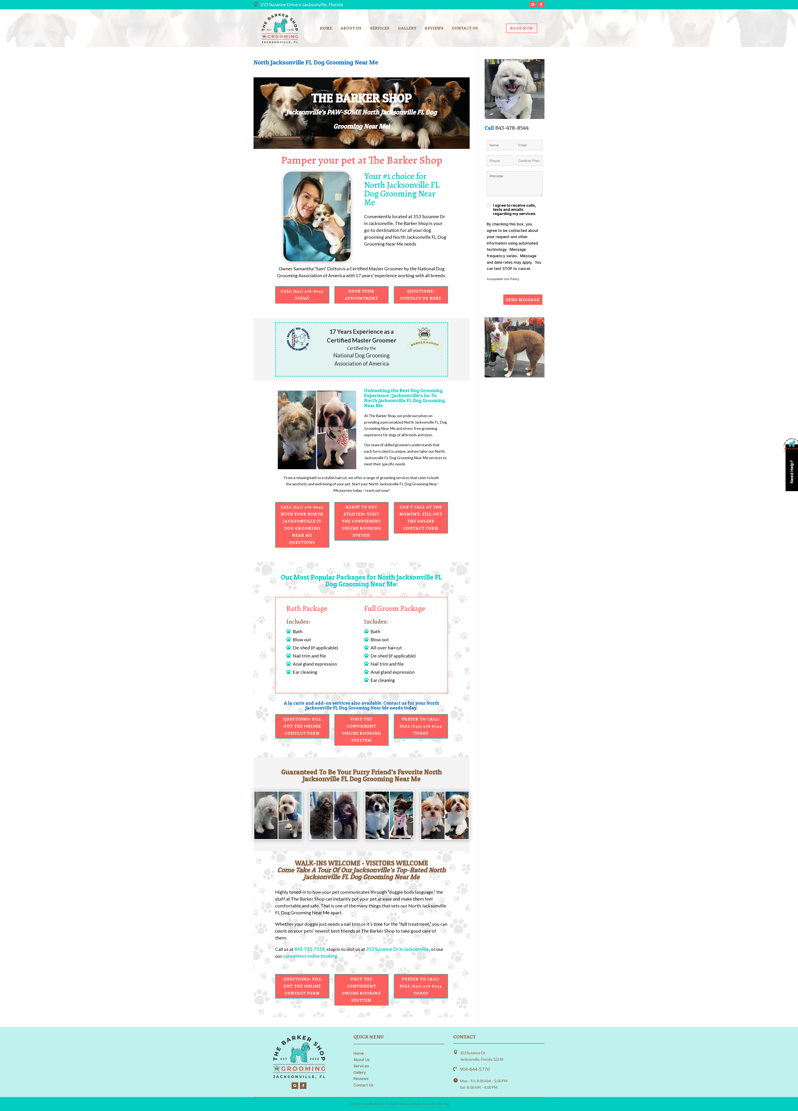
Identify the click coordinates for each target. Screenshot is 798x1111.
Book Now (521, 28)
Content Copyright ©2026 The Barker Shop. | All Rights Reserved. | (393, 1103)
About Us (351, 29)
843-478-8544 (512, 128)
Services (380, 29)
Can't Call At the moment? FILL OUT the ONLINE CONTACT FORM (420, 517)
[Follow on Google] (533, 4)
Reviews (434, 29)
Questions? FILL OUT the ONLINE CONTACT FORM (302, 726)
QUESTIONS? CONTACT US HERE (420, 294)
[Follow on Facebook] (541, 4)
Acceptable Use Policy (503, 279)
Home (326, 29)
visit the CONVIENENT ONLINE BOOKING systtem (361, 729)
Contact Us (465, 29)
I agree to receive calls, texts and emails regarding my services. (514, 209)
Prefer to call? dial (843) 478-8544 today (421, 726)
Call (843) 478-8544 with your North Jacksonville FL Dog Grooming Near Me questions (302, 524)
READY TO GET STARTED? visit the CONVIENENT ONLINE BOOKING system (361, 521)
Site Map (443, 1103)
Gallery (407, 29)
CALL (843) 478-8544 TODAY (302, 294)
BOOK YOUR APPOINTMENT (361, 294)
